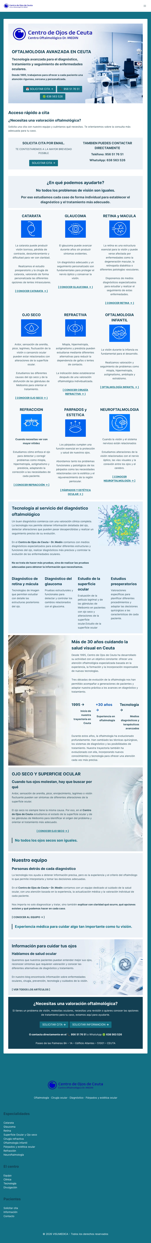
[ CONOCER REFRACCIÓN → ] (31, 484)
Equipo (8, 1175)
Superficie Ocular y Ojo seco (20, 1134)
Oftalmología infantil (15, 1142)
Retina (7, 1130)
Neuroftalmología (14, 1154)
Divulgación (10, 1187)
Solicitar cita (11, 1208)
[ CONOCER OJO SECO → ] (53, 831)
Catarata (9, 1122)
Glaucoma (9, 1126)
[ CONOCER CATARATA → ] (31, 291)
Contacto (9, 1216)
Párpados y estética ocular (19, 1146)
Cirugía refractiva (14, 1138)
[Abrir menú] (144, 6)
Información (10, 1212)
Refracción (10, 1150)
